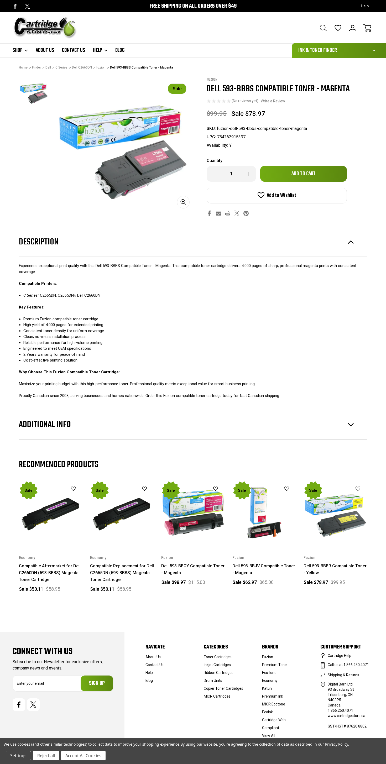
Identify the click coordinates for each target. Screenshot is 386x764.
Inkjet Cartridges (217, 665)
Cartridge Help (339, 655)
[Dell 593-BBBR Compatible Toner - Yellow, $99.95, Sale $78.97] (335, 513)
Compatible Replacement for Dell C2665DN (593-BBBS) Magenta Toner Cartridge (122, 572)
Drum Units (213, 680)
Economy (270, 680)
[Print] (227, 213)
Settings (18, 755)
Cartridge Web (274, 720)
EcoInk (267, 712)
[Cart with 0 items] (367, 28)
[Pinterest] (246, 213)
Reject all (46, 755)
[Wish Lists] (338, 28)
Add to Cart (50, 532)
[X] (27, 6)
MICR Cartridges (217, 696)
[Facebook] (15, 6)
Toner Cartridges (218, 657)
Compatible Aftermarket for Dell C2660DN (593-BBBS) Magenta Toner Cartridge (50, 572)
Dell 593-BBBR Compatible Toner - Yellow (335, 569)
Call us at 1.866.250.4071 (348, 665)
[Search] (323, 28)
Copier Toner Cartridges (223, 688)
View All (268, 736)
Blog (119, 50)
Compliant (270, 728)
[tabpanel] (33, 91)
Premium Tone (274, 665)
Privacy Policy (336, 744)
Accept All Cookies (83, 755)
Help (365, 6)
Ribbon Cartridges (218, 673)
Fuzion (267, 657)
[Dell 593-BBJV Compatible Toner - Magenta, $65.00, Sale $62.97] (264, 513)
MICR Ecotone (273, 704)
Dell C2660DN (88, 295)
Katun (267, 688)
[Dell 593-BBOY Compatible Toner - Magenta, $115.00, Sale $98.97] (193, 513)
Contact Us (73, 50)
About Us (45, 50)
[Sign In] (353, 28)
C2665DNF (66, 295)
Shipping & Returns (343, 675)
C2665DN (48, 295)
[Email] (218, 213)
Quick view (60, 498)
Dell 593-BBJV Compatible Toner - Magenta (263, 569)
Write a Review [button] (273, 101)
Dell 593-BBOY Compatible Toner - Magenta (193, 569)
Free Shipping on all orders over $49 (193, 6)
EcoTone (269, 673)
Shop (18, 50)
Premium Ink (272, 696)
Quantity (214, 160)
